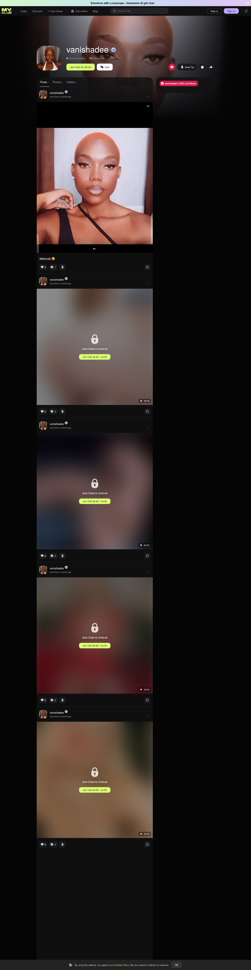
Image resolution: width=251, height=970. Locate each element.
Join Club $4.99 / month (95, 356)
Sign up (231, 11)
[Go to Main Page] (7, 11)
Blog (95, 11)
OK (176, 965)
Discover (37, 11)
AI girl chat (147, 3)
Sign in (214, 11)
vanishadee (57, 93)
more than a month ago (60, 96)
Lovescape (117, 3)
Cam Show (56, 11)
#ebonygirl (45, 258)
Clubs (23, 11)
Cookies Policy (121, 965)
